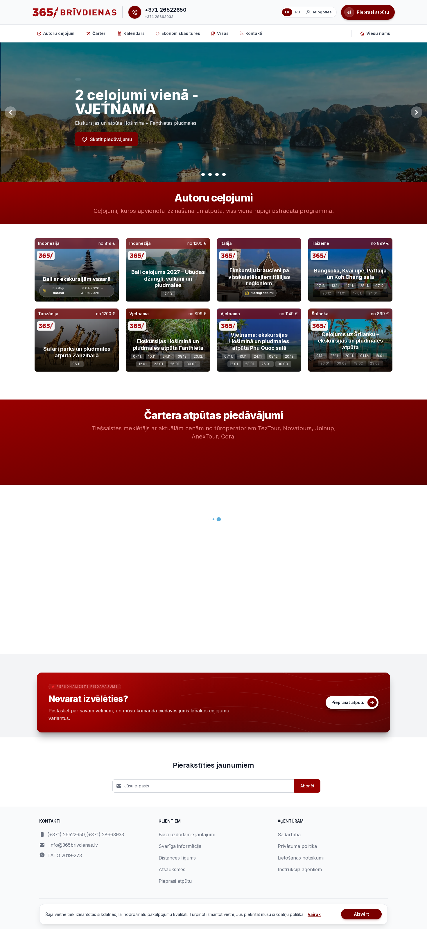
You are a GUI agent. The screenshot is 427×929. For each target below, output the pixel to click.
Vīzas (223, 33)
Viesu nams (378, 33)
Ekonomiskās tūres (181, 33)
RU (297, 12)
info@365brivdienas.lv (74, 845)
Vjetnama (139, 313)
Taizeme (320, 243)
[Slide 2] (210, 174)
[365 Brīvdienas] (74, 12)
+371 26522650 (165, 10)
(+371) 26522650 (66, 834)
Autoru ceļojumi (59, 33)
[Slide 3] (217, 174)
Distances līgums (177, 858)
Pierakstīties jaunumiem (213, 765)
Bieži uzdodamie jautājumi (187, 834)
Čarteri (99, 33)
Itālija (226, 243)
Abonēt (307, 785)
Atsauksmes (172, 869)
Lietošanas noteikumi (301, 858)
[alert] (77, 79)
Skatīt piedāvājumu (110, 139)
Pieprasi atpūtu (175, 881)
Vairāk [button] (314, 914)
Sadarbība (289, 834)
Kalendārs (134, 33)
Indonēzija (49, 243)
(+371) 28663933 (105, 834)
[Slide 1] (203, 174)
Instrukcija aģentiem (300, 869)
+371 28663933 (159, 17)
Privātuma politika (297, 846)
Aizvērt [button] (361, 914)
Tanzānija (48, 313)
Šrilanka (320, 313)
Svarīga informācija (180, 846)
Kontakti (253, 33)
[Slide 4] (224, 174)
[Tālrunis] (134, 12)
